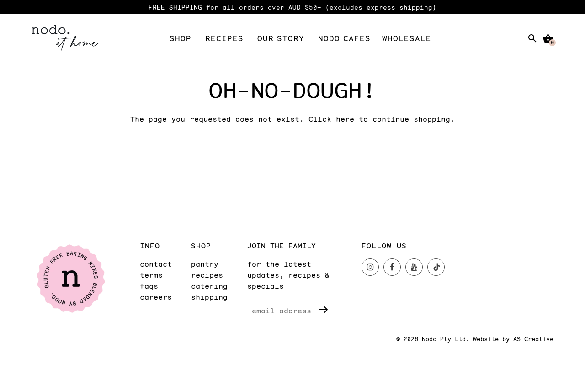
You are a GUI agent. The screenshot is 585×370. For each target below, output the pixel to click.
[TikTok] (436, 267)
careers (156, 296)
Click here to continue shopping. (381, 118)
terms (151, 274)
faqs (149, 285)
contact (156, 263)
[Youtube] (414, 267)
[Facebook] (392, 267)
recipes (207, 274)
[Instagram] (370, 267)
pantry (204, 263)
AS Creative (533, 339)
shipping (209, 296)
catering (209, 285)
